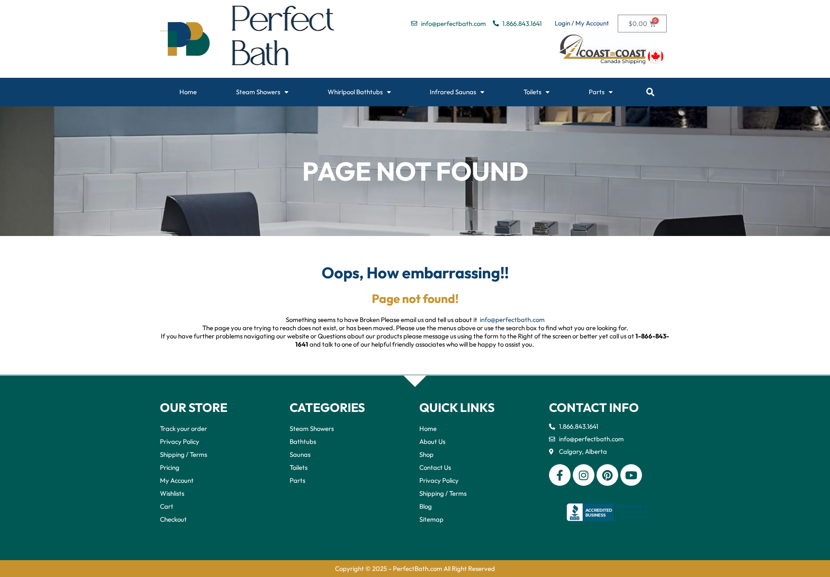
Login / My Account (582, 23)
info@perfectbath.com (512, 320)
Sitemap (431, 519)
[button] (650, 92)
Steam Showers (258, 92)
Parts (596, 92)
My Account (177, 480)
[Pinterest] (607, 475)
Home (188, 92)
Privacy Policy (179, 441)
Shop (426, 454)
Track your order (183, 428)
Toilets (532, 92)
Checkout (173, 519)
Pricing (169, 467)
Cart (166, 506)
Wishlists (172, 493)
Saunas (300, 454)
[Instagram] (583, 475)
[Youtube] (631, 475)
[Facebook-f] (560, 475)
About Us (432, 441)
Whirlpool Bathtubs (355, 92)
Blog (425, 506)
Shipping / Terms (183, 454)
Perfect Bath (283, 39)
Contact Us (435, 467)
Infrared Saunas (453, 92)
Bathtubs (303, 441)
